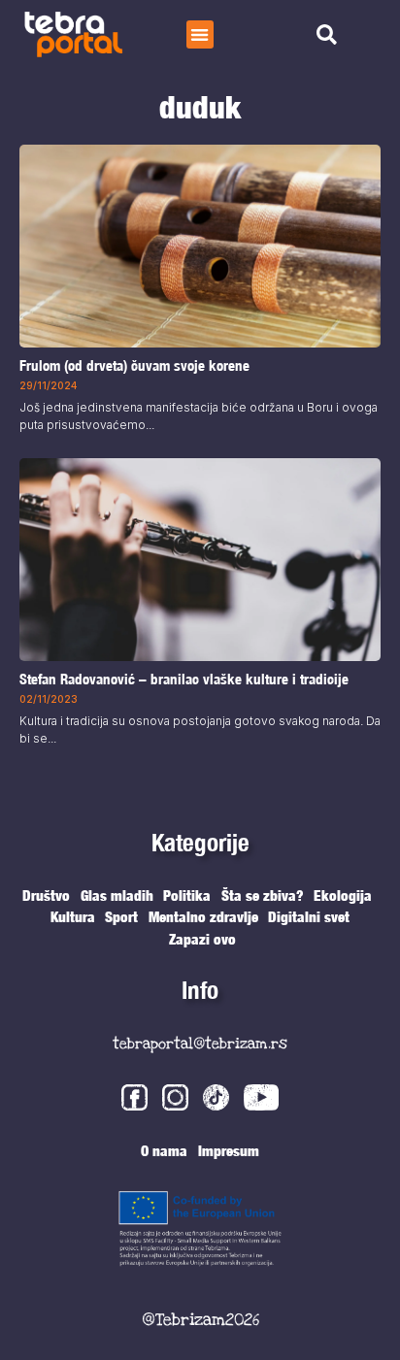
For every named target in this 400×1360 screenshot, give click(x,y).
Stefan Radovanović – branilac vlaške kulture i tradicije (184, 679)
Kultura (72, 916)
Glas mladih (117, 895)
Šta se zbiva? (262, 895)
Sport (121, 916)
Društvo (46, 895)
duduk (200, 106)
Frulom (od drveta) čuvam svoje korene (134, 366)
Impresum (228, 1150)
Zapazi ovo (202, 938)
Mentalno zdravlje (203, 916)
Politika (187, 895)
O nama (164, 1150)
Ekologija (343, 895)
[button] (200, 34)
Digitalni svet (309, 916)
